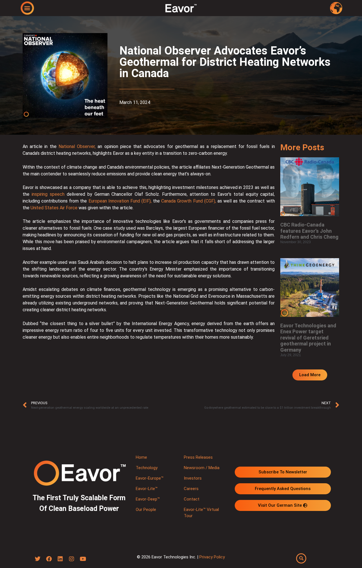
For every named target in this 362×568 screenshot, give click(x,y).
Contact (191, 499)
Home (141, 457)
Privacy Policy (212, 557)
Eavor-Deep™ (148, 499)
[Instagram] (71, 559)
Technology (147, 467)
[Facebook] (49, 559)
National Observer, (77, 146)
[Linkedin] (60, 559)
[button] (27, 7)
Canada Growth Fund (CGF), (188, 201)
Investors (193, 478)
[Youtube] (83, 559)
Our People (146, 509)
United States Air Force (54, 207)
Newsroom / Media (201, 467)
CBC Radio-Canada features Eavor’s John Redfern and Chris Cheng (309, 231)
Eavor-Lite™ (147, 488)
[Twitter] (37, 559)
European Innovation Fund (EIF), (120, 201)
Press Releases (198, 457)
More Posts (302, 147)
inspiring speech (48, 194)
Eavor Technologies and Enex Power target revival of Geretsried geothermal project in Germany (308, 338)
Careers (191, 488)
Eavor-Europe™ (149, 478)
